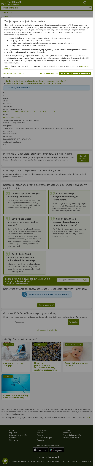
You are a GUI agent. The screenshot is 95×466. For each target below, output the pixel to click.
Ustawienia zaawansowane (13, 73)
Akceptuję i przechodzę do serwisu (75, 73)
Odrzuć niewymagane (49, 73)
